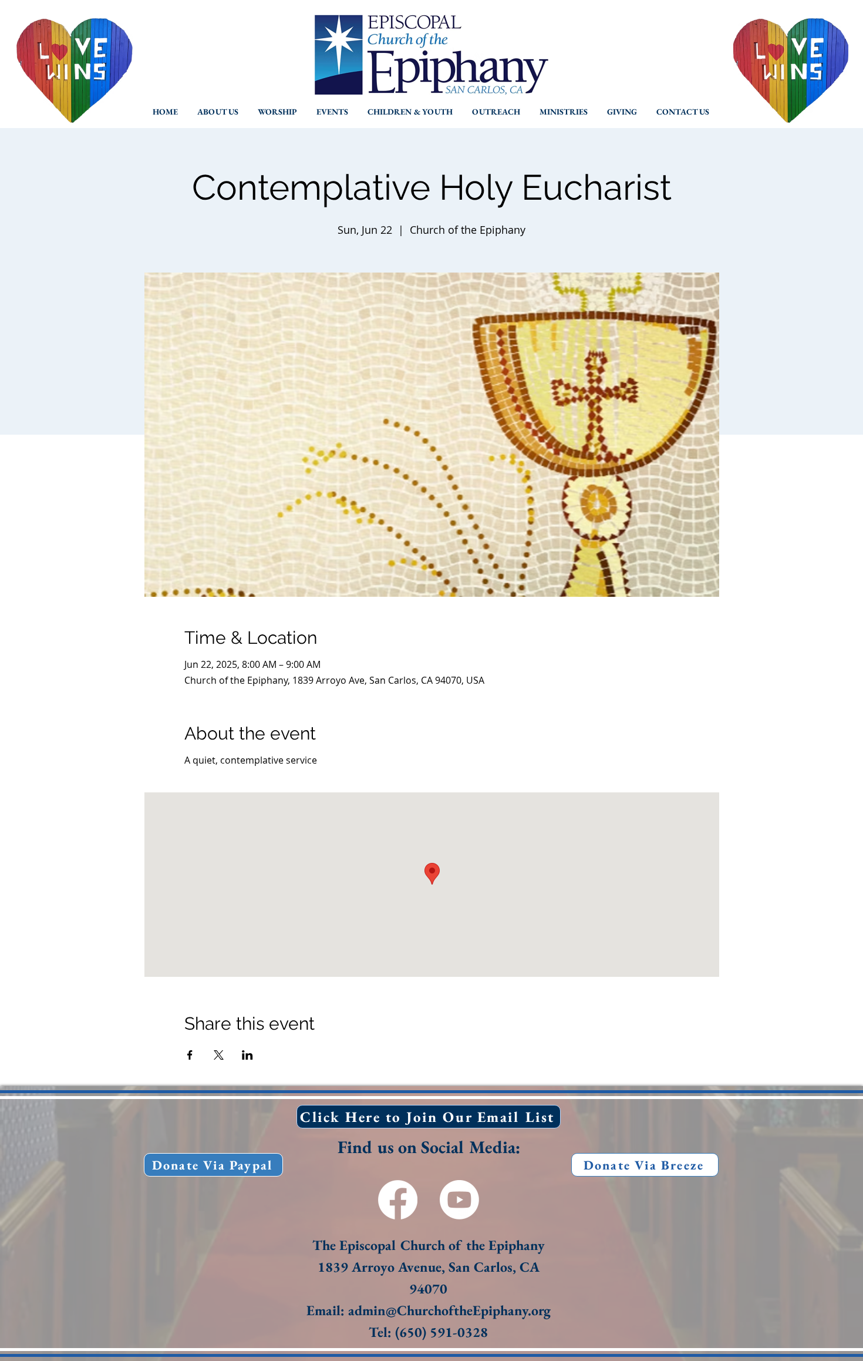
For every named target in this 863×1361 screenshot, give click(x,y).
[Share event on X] (218, 1055)
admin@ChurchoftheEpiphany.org (449, 1310)
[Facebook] (397, 1199)
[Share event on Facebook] (189, 1055)
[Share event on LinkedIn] (247, 1055)
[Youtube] (459, 1199)
